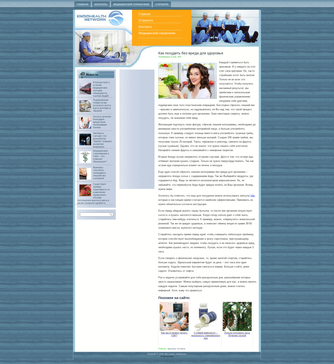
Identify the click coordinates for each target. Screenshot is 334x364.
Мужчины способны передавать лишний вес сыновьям (99, 173)
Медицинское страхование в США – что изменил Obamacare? (101, 156)
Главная (82, 4)
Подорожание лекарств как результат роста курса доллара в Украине (102, 105)
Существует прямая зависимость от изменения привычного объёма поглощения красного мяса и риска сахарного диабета (94, 193)
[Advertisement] (137, 129)
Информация (167, 356)
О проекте (162, 4)
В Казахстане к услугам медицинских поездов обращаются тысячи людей (101, 89)
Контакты (101, 4)
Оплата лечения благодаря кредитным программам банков (102, 122)
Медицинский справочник (131, 4)
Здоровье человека (176, 349)
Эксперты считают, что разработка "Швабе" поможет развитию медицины (102, 140)
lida (253, 195)
